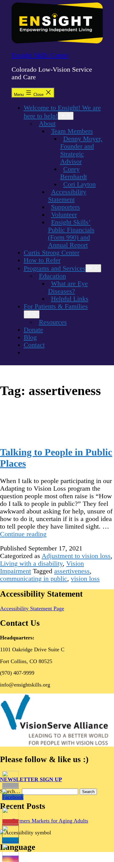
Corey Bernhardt (73, 172)
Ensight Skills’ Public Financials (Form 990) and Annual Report (71, 234)
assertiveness (72, 571)
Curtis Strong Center (51, 252)
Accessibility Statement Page (32, 608)
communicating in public (33, 578)
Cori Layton (79, 184)
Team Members (72, 131)
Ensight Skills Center (40, 55)
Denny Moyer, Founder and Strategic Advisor (81, 150)
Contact (34, 345)
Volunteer (64, 214)
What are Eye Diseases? (68, 287)
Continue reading (23, 534)
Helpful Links (69, 298)
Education (52, 276)
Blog (30, 337)
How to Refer (42, 260)
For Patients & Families (56, 306)
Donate (33, 329)
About (47, 123)
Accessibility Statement (67, 195)
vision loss (85, 578)
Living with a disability (31, 563)
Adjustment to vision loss (76, 556)
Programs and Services (54, 268)
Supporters (65, 207)
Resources (53, 322)
